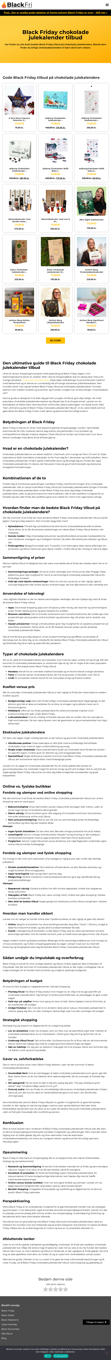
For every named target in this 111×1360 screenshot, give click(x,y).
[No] (106, 1353)
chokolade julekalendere (35, 380)
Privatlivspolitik (60, 1356)
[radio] (45, 1290)
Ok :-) (47, 1356)
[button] (107, 4)
